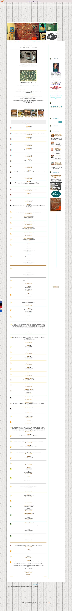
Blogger (49, 602)
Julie (28, 159)
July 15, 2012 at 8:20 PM (28, 546)
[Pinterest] (1, 307)
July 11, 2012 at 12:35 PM (28, 417)
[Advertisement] (32, 9)
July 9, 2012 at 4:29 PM (28, 386)
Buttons (48, 41)
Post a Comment (28, 574)
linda (28, 210)
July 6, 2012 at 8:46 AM (28, 156)
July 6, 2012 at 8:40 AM (28, 134)
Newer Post (11, 576)
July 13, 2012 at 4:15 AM (28, 473)
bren (28, 549)
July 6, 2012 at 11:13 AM (28, 201)
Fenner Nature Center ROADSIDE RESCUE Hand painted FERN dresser (58, 156)
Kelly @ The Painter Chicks (28, 216)
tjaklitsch (28, 243)
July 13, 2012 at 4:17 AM (28, 491)
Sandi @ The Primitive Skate (28, 505)
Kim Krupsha (28, 126)
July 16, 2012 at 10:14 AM (28, 557)
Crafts (29, 41)
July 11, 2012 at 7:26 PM (28, 464)
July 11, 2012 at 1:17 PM (28, 442)
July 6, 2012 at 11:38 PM (28, 218)
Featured (43, 41)
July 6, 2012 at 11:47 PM (28, 235)
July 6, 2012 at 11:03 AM (28, 190)
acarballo (28, 494)
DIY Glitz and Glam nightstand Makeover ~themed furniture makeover (41, 117)
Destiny (28, 345)
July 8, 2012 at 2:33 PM (28, 283)
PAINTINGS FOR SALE (36, 41)
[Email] (1, 309)
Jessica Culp (28, 181)
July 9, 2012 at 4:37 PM (28, 412)
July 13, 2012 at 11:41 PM (28, 531)
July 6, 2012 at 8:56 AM (28, 167)
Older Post (45, 576)
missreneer (28, 467)
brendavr (28, 187)
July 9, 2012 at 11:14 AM (28, 364)
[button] (36, 1)
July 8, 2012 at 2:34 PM (28, 290)
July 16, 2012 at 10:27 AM (28, 572)
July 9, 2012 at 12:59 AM (28, 342)
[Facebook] (1, 302)
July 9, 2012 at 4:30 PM (28, 399)
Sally (28, 286)
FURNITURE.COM (55, 83)
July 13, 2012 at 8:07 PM (28, 496)
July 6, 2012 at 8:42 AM (28, 145)
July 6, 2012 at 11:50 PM (28, 240)
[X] (1, 304)
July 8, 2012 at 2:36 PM (28, 320)
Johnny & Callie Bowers (28, 378)
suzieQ (28, 204)
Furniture (20, 41)
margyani (28, 456)
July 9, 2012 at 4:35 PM (28, 404)
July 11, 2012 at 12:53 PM (28, 431)
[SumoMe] (1, 311)
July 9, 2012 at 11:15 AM (28, 375)
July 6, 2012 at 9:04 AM (28, 178)
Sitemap (52, 41)
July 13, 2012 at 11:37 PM (28, 510)
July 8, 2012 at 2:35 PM (28, 305)
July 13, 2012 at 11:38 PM (28, 519)
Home (11, 41)
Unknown (28, 323)
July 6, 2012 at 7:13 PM (28, 207)
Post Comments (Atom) (30, 577)
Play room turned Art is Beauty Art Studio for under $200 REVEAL (56, 176)
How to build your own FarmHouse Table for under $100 (58, 135)
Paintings (24, 41)
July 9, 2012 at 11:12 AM (28, 353)
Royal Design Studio (22, 89)
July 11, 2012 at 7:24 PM (28, 453)
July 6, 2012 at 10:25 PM (28, 213)
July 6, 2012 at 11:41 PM (28, 224)
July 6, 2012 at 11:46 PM (28, 229)
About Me (15, 41)
